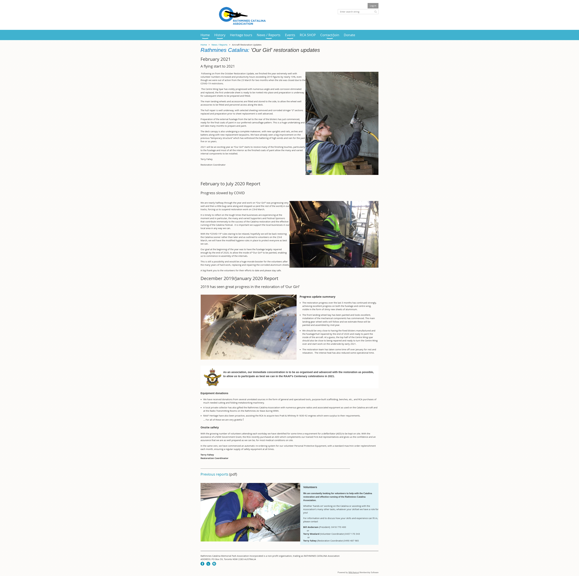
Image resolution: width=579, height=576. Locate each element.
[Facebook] (202, 564)
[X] (208, 564)
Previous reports (214, 474)
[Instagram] (214, 564)
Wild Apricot (353, 572)
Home (204, 44)
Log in (373, 5)
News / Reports (219, 44)
